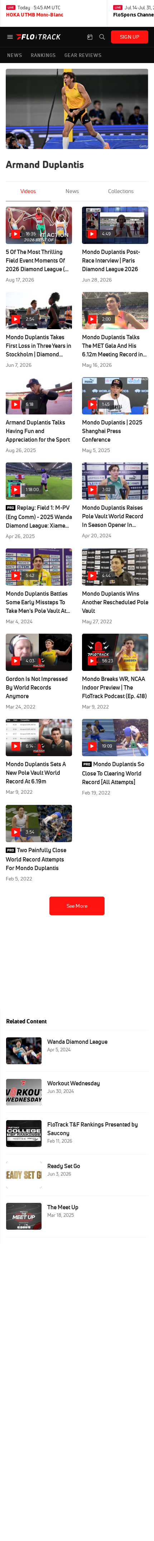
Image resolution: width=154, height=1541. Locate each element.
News (72, 191)
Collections (121, 191)
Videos (28, 191)
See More (77, 906)
